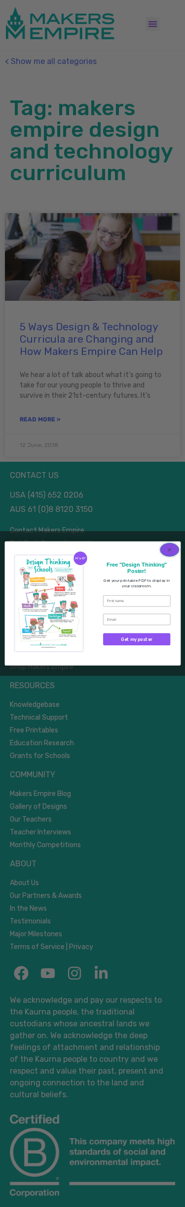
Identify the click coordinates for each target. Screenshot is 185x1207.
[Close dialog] (169, 550)
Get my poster (136, 639)
